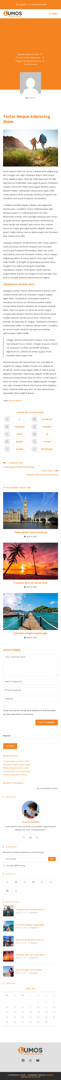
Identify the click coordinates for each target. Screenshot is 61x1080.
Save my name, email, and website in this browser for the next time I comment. (29, 712)
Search (6, 735)
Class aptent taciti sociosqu (30, 532)
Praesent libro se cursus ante (31, 582)
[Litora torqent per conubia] (8, 971)
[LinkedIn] (33, 882)
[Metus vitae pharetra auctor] (8, 941)
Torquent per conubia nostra (16, 761)
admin (32, 97)
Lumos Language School (36, 1076)
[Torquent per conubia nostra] (8, 911)
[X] (24, 837)
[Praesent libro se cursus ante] (8, 956)
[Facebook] (30, 837)
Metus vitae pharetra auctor (16, 768)
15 (38, 1012)
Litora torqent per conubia (15, 774)
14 (30, 1012)
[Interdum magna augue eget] (8, 926)
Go (51, 859)
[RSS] (16, 891)
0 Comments (30, 64)
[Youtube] (7, 891)
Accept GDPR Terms (16, 865)
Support (23, 4)
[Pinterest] (42, 882)
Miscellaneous (33, 57)
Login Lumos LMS (38, 4)
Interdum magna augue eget (30, 633)
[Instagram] (37, 837)
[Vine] (51, 882)
